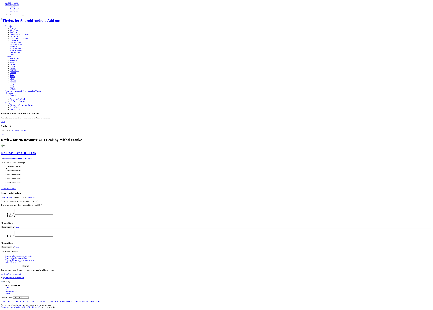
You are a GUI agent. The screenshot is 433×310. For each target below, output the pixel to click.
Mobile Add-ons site (19, 130)
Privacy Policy (6, 301)
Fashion (13, 69)
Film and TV (14, 71)
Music (12, 75)
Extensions (9, 26)
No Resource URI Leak (18, 153)
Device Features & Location (20, 34)
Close (3, 122)
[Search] (23, 15)
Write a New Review (8, 189)
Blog (7, 289)
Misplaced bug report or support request (19, 260)
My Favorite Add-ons (17, 101)
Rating (10, 216)
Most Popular (15, 30)
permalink (31, 197)
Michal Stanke (8, 197)
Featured (13, 28)
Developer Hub (15, 109)
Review (10, 214)
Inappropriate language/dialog (16, 258)
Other (12, 54)
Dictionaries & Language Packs (21, 105)
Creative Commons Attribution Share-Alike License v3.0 (21, 307)
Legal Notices (53, 301)
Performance (14, 40)
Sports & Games (16, 50)
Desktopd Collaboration (12, 158)
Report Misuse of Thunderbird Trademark (75, 301)
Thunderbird (14, 9)
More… (8, 103)
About (7, 287)
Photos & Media (16, 42)
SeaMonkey (14, 11)
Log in (16, 3)
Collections (9, 93)
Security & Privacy (16, 44)
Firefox (12, 7)
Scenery (13, 81)
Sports (12, 87)
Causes (12, 67)
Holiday (13, 73)
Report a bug (95, 301)
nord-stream (27, 158)
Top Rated (13, 32)
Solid (12, 85)
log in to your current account (13, 278)
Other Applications (12, 5)
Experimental (14, 36)
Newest (12, 63)
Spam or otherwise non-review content (19, 256)
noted (20, 305)
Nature (12, 77)
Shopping (13, 46)
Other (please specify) (13, 262)
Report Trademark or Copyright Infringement (29, 301)
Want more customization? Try (23, 91)
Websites (13, 89)
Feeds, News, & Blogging (19, 38)
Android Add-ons (46, 20)
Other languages (7, 297)
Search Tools (14, 107)
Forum (7, 293)
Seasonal (13, 83)
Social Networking (16, 48)
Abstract (13, 65)
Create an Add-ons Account (11, 274)
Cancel (16, 227)
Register (8, 3)
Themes (8, 56)
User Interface (15, 52)
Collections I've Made (17, 99)
